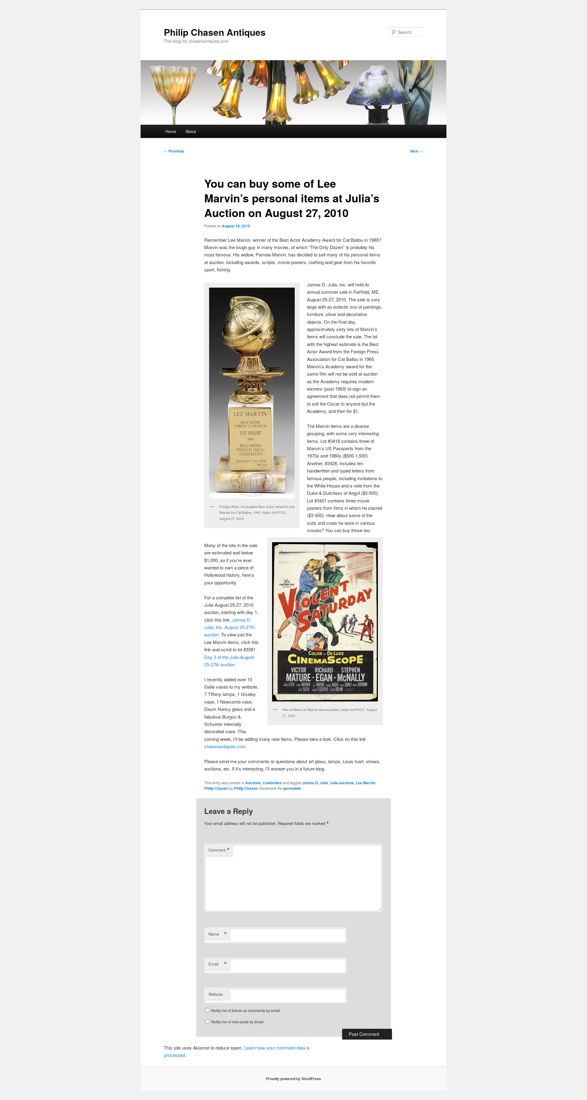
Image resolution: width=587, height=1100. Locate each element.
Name (218, 934)
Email (218, 964)
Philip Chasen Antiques (215, 32)
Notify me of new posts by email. (237, 1021)
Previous (174, 151)
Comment (219, 850)
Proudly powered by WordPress (293, 1078)
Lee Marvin (365, 782)
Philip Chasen (216, 788)
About (191, 131)
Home (170, 131)
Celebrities (272, 782)
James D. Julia (315, 782)
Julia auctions (342, 782)
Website (216, 994)
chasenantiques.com (225, 746)
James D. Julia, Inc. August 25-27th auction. (229, 627)
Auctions (253, 782)
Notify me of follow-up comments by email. (246, 1010)
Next (416, 151)
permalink (292, 788)
